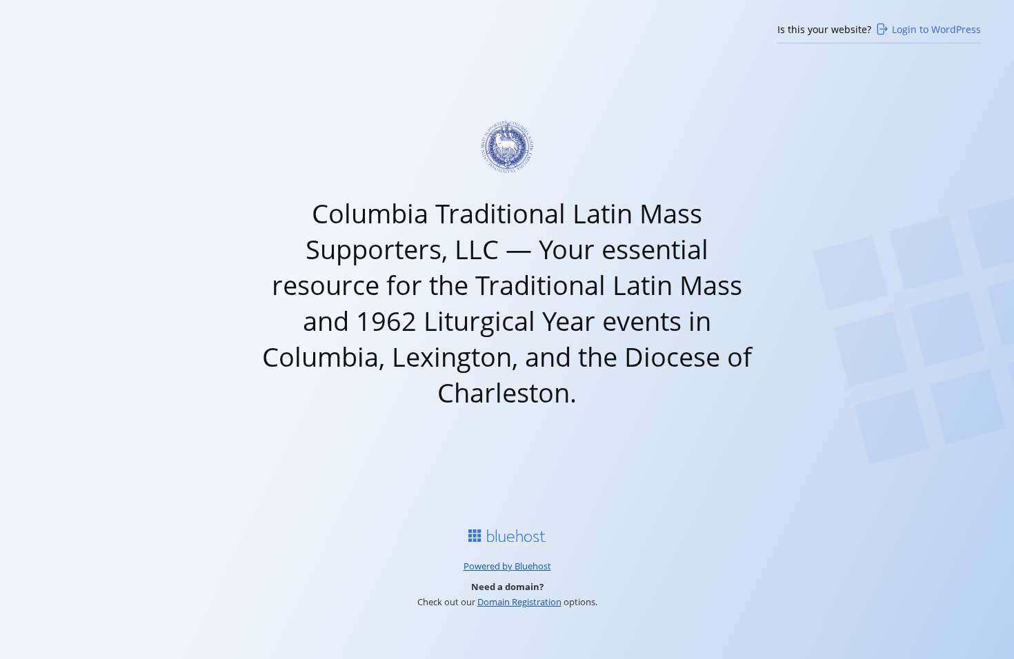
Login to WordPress (936, 29)
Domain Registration (519, 602)
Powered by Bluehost (507, 566)
